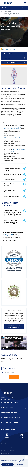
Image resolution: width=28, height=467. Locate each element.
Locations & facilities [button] (9, 412)
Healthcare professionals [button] (10, 417)
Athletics (21, 437)
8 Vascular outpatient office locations (14, 137)
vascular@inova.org (8, 235)
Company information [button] (9, 422)
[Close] (26, 457)
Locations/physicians (10, 62)
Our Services (8, 11)
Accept (7, 464)
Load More (14, 377)
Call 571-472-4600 (8, 49)
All (3, 372)
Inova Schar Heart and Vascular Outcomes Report (14, 326)
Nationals (7, 437)
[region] (14, 461)
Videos (7, 372)
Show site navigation (25, 3)
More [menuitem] (23, 8)
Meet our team (8, 54)
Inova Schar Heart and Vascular (11, 13)
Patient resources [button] (7, 408)
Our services (7, 58)
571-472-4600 (9, 234)
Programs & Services (8, 14)
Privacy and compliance (7, 450)
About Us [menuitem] (5, 8)
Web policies (4, 443)
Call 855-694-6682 (12, 402)
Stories (12, 372)
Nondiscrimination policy (8, 447)
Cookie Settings (20, 464)
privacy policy (18, 461)
